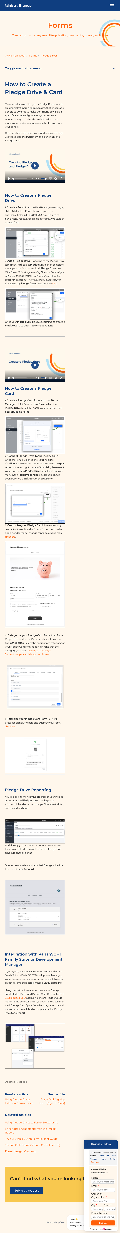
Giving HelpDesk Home (60, 1222)
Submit (103, 1223)
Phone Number (99, 1213)
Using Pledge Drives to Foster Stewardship (31, 1122)
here (54, 283)
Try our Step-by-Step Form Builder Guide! (31, 1138)
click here (10, 536)
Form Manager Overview (20, 1151)
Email (95, 1186)
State (107, 1205)
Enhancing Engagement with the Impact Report (31, 1130)
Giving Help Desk (15, 55)
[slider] (19, 178)
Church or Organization (99, 1196)
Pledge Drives (49, 55)
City (94, 1205)
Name (95, 1177)
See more (95, 1162)
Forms (33, 55)
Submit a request (26, 1190)
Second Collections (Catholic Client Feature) (32, 1145)
